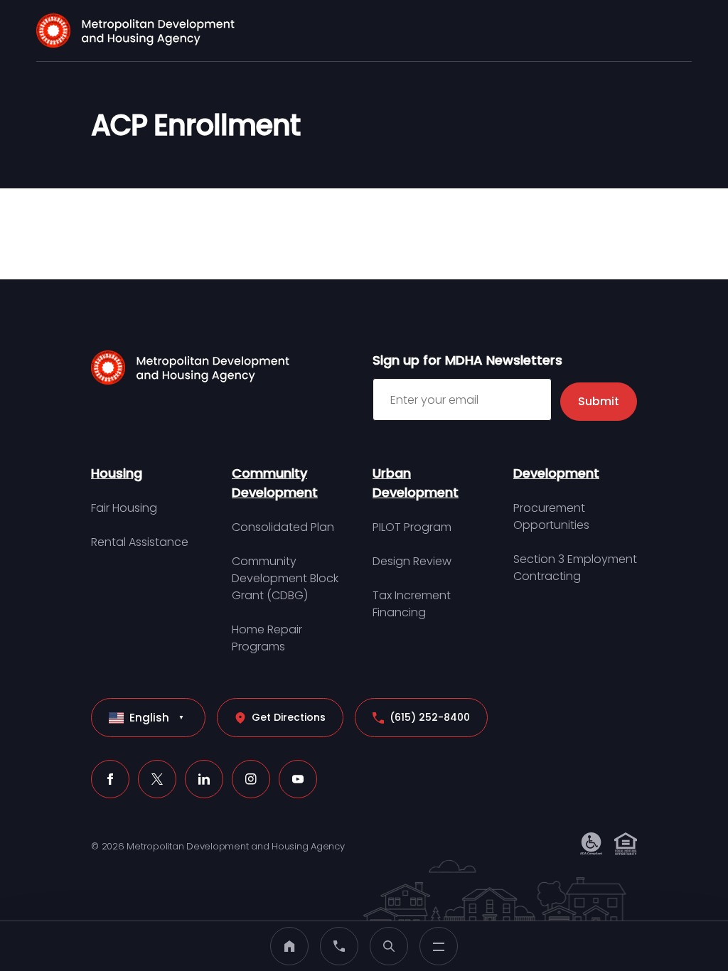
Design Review (412, 561)
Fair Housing (124, 508)
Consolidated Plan (283, 527)
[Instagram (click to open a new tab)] (251, 779)
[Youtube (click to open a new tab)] (298, 779)
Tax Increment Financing (412, 604)
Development (556, 473)
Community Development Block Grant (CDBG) (285, 578)
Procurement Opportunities (551, 516)
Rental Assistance (139, 542)
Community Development (275, 482)
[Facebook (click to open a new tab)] (110, 779)
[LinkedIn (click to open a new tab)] (204, 779)
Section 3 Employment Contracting (575, 567)
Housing (116, 473)
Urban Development (416, 482)
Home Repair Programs (267, 638)
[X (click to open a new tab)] (157, 779)
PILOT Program (412, 527)
